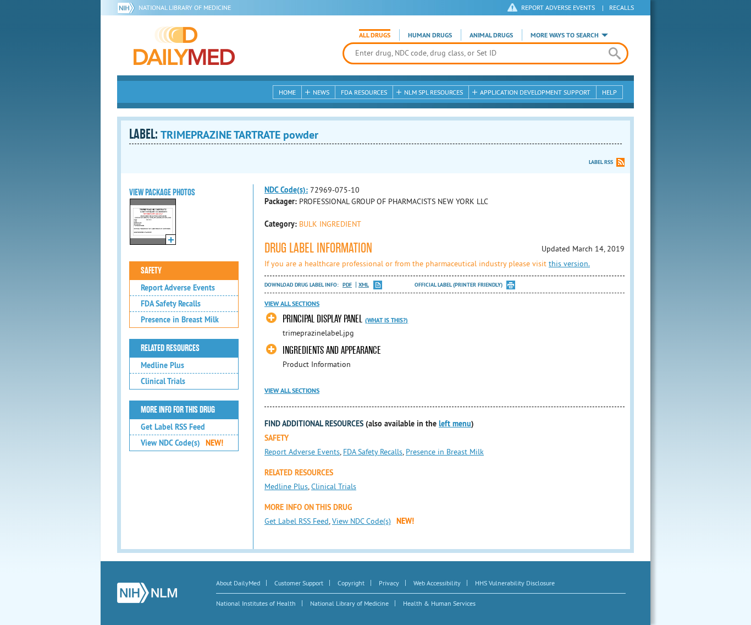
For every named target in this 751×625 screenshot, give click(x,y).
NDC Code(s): (286, 190)
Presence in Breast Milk (180, 320)
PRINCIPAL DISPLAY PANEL (322, 318)
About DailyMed (238, 583)
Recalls (621, 7)
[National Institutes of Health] (128, 8)
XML (363, 285)
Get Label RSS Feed (173, 427)
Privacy (389, 583)
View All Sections (291, 303)
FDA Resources (364, 92)
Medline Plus (162, 365)
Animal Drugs (491, 35)
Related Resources (170, 348)
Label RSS (601, 162)
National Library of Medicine (185, 7)
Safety (151, 270)
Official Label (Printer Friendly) (458, 284)
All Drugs (374, 35)
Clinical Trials (163, 381)
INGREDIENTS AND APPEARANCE (332, 350)
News (321, 92)
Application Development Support (535, 92)
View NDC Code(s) (182, 443)
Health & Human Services (439, 603)
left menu (455, 424)
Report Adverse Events (178, 288)
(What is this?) (386, 320)
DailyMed (184, 45)
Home (287, 92)
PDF (347, 285)
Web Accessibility (437, 583)
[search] (614, 53)
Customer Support (298, 583)
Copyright (351, 583)
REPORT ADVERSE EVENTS (558, 7)
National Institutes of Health (256, 603)
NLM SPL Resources (433, 92)
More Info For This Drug (178, 409)
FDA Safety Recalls (171, 304)
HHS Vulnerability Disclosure (515, 583)
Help (609, 92)
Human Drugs (430, 35)
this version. (569, 263)
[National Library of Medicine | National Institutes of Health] (147, 593)
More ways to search (565, 35)
